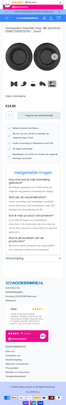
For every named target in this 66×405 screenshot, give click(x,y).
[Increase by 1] (12, 112)
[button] (6, 11)
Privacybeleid (12, 368)
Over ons (10, 351)
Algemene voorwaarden (17, 364)
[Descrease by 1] (12, 118)
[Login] (44, 18)
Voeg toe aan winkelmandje (39, 115)
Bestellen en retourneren (18, 372)
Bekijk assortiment (7, 18)
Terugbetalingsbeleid (16, 376)
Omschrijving (14, 258)
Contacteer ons (13, 355)
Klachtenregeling (14, 359)
